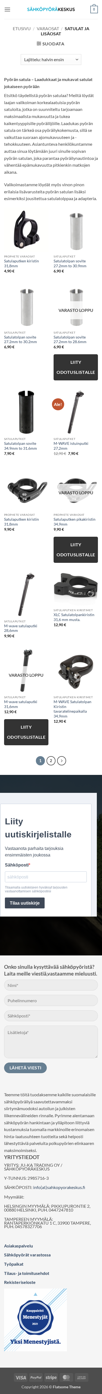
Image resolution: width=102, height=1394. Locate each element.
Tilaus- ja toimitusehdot (26, 1273)
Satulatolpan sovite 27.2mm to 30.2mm (20, 339)
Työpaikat (13, 1263)
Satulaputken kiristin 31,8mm (21, 263)
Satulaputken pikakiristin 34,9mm (74, 521)
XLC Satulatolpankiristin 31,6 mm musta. (74, 617)
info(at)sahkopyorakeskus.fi (59, 1187)
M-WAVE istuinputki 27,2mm (71, 446)
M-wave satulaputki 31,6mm (20, 704)
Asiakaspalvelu (18, 1245)
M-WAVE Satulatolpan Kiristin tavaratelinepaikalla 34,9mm (72, 709)
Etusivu (22, 28)
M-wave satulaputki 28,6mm (20, 628)
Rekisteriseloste (20, 1282)
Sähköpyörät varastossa (27, 1254)
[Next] (61, 760)
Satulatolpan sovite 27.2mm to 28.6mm (70, 339)
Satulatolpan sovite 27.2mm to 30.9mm (70, 263)
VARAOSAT (48, 28)
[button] (7, 9)
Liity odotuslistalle (76, 367)
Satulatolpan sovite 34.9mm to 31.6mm (20, 446)
